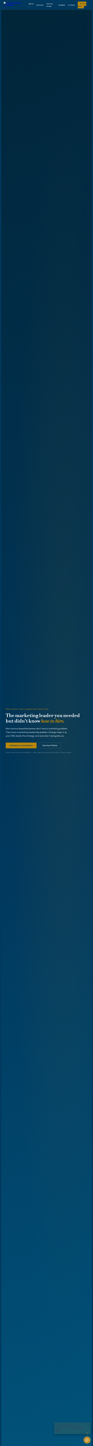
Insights (61, 5)
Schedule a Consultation (21, 745)
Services (40, 5)
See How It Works (50, 745)
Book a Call (82, 5)
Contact (71, 5)
